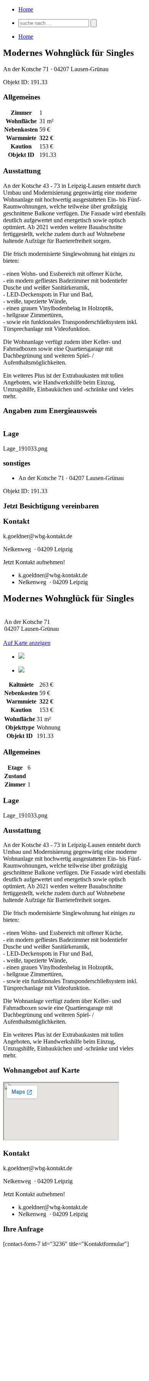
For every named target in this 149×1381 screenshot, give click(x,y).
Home (25, 9)
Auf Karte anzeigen (26, 643)
